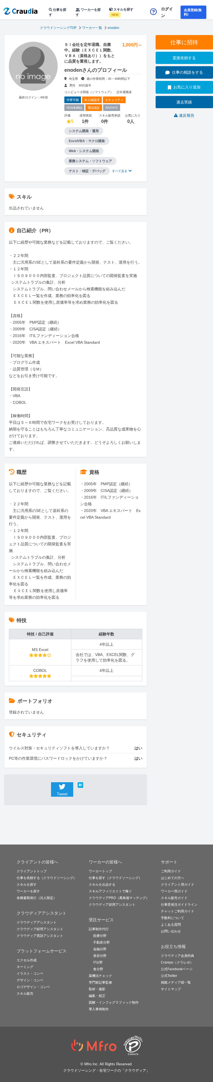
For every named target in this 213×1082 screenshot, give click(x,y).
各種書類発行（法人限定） (37, 898)
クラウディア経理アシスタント (40, 929)
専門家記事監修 (100, 982)
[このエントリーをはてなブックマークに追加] (89, 785)
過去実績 (184, 102)
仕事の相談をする (187, 72)
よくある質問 (171, 925)
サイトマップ (171, 989)
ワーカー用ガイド (174, 891)
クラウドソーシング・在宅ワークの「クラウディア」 (106, 1070)
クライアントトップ (32, 871)
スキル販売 (25, 994)
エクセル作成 (27, 960)
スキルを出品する (102, 885)
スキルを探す (122, 12)
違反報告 (186, 115)
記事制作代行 (99, 929)
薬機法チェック (100, 976)
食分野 (98, 969)
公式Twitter (169, 976)
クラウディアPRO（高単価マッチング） (119, 898)
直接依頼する (184, 58)
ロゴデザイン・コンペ (33, 987)
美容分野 (99, 956)
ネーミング (25, 967)
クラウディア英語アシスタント (40, 936)
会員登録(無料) (193, 12)
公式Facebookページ (176, 969)
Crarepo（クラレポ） (177, 962)
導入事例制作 (99, 1009)
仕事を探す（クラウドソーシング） (115, 878)
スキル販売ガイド (174, 898)
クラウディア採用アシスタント (112, 905)
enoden (113, 28)
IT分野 (98, 962)
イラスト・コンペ (30, 973)
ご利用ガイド (171, 871)
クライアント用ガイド (177, 885)
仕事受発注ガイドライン (179, 905)
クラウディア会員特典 (177, 956)
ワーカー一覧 (92, 28)
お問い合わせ (171, 931)
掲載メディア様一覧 (176, 982)
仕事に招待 (184, 42)
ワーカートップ (100, 871)
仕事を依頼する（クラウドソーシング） (47, 878)
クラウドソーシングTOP (58, 28)
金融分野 (99, 949)
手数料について (172, 918)
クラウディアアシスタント (37, 922)
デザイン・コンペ (30, 980)
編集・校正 (97, 996)
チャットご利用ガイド (177, 911)
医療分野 (99, 936)
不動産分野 (101, 942)
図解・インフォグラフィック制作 (114, 1002)
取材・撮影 (97, 989)
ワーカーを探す (88, 12)
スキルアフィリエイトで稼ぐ (110, 891)
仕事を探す (57, 12)
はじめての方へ (172, 878)
